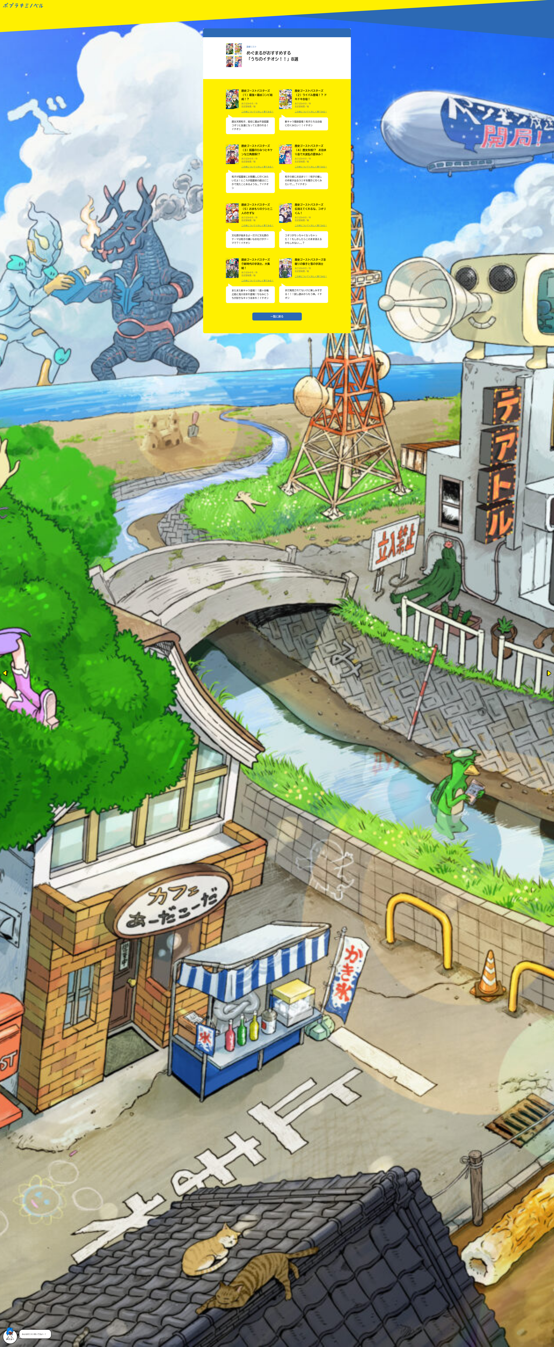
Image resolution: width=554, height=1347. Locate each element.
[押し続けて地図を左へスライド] (5, 674)
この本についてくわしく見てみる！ (257, 112)
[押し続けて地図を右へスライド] (548, 674)
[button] (10, 1331)
